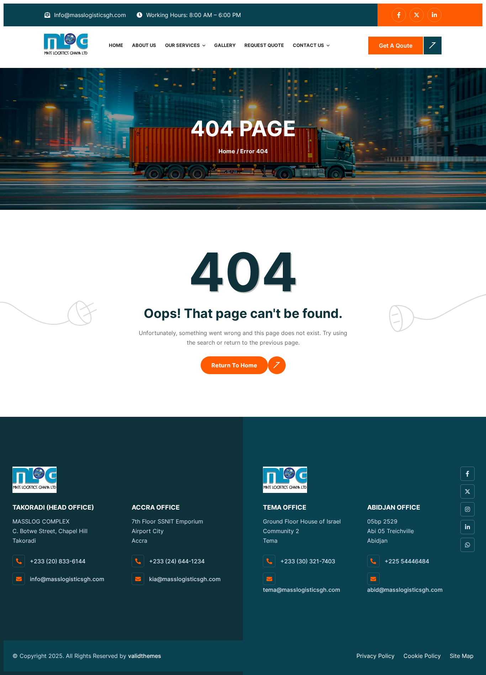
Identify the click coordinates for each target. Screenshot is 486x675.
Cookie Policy (422, 655)
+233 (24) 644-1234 (176, 561)
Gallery (225, 45)
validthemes (144, 655)
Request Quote (264, 45)
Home (116, 45)
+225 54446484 (406, 561)
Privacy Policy (375, 655)
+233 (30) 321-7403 (307, 561)
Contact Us (308, 45)
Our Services (182, 45)
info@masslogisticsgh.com (66, 579)
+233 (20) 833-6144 (56, 561)
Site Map (462, 655)
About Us (144, 45)
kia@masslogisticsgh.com (184, 579)
